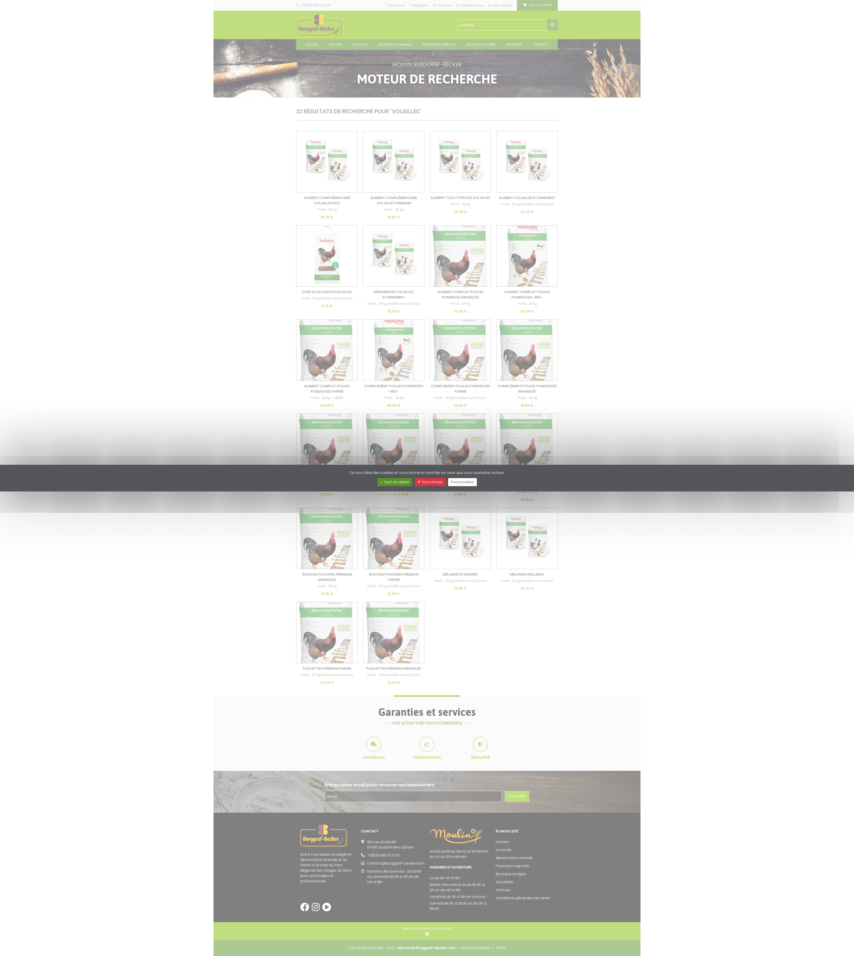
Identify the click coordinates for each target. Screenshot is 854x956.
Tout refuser (431, 482)
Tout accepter (396, 482)
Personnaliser (462, 482)
